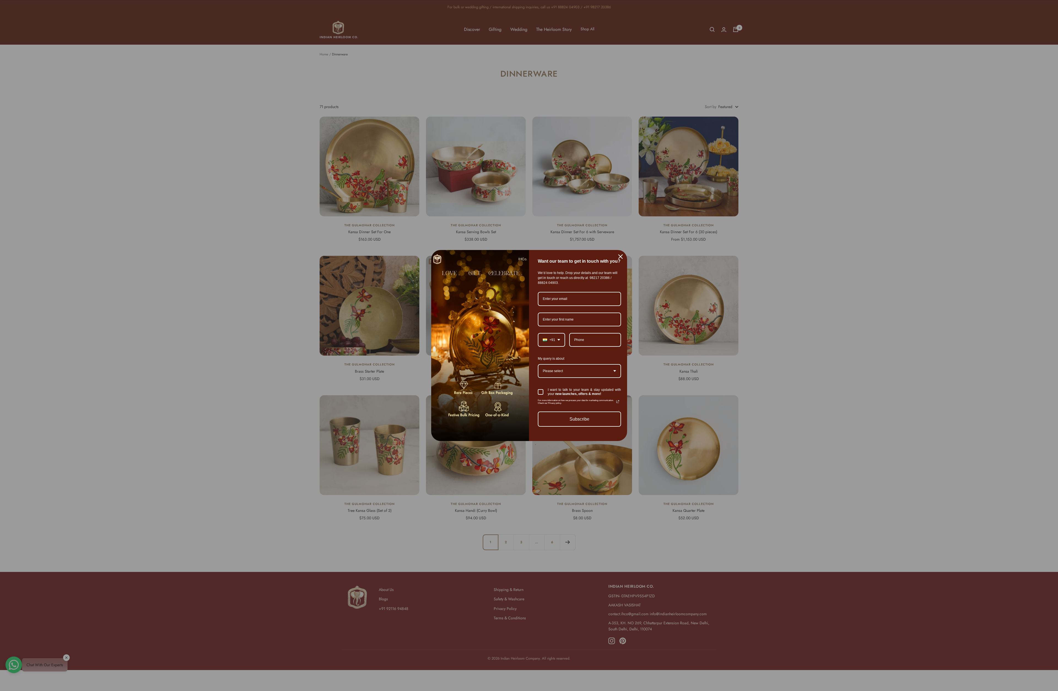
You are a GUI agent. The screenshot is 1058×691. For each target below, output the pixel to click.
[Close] (620, 256)
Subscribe (579, 419)
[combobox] (551, 340)
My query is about (551, 359)
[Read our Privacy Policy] (617, 401)
